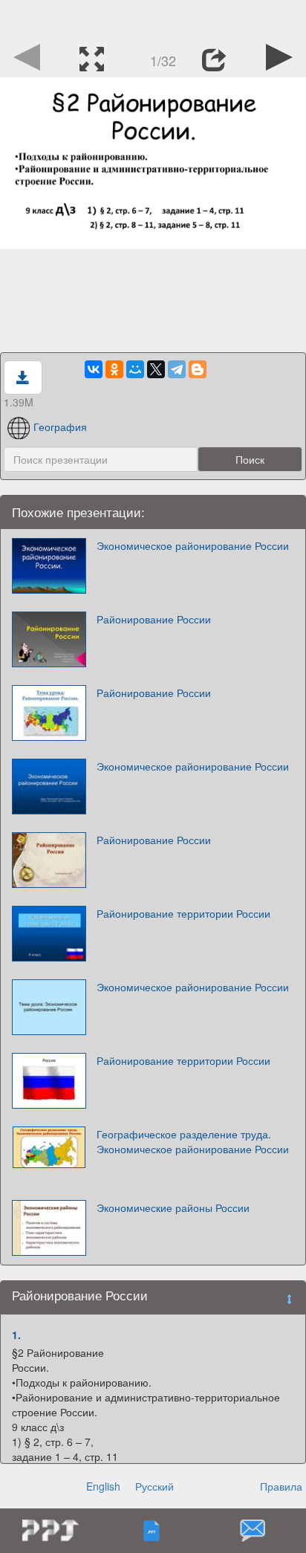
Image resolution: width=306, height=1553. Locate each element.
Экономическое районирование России (193, 545)
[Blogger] (197, 369)
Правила (281, 1486)
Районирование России (154, 619)
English (103, 1486)
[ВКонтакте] (93, 369)
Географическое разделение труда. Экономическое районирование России (193, 1141)
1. (16, 1334)
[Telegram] (177, 369)
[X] (156, 369)
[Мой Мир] (135, 369)
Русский (154, 1486)
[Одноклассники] (114, 369)
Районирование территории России (183, 913)
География (60, 426)
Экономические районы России (173, 1207)
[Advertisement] (153, 18)
